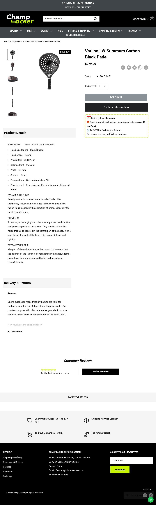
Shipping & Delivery (12, 457)
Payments (8, 471)
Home (6, 41)
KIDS (60, 30)
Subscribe (120, 469)
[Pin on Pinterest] (129, 67)
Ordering (7, 476)
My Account (139, 18)
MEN (29, 30)
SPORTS (14, 30)
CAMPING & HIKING (109, 30)
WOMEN (45, 30)
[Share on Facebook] (123, 67)
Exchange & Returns (13, 462)
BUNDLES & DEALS (75, 35)
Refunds (7, 467)
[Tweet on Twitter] (134, 67)
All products (17, 41)
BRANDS (133, 30)
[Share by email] (146, 67)
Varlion (17, 144)
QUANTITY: (91, 86)
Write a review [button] (101, 371)
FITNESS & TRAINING (79, 30)
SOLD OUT (116, 97)
